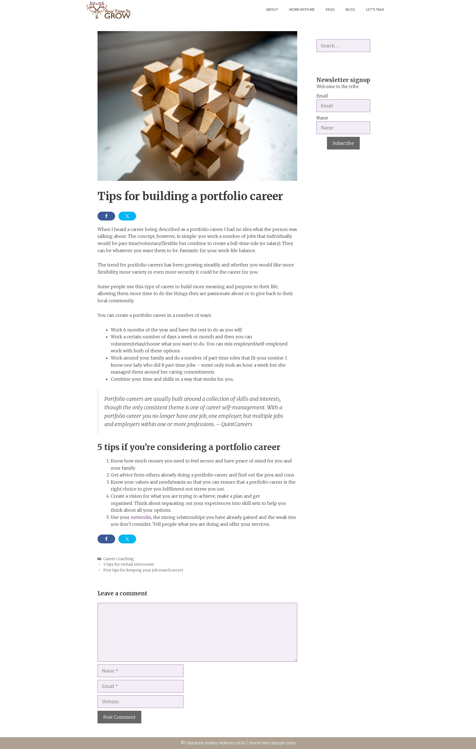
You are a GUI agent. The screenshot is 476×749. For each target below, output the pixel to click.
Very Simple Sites (279, 742)
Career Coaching (118, 559)
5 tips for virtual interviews (128, 564)
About (272, 9)
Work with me (302, 9)
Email (322, 96)
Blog (350, 9)
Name (322, 118)
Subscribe (343, 143)
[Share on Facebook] (106, 216)
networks (141, 517)
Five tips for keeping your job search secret (143, 570)
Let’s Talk (375, 9)
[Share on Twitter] (127, 216)
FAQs (330, 9)
